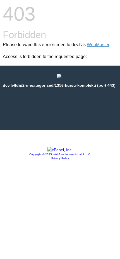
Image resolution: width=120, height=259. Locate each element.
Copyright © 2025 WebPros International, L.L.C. (60, 154)
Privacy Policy (60, 158)
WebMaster (98, 44)
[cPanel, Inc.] (60, 150)
